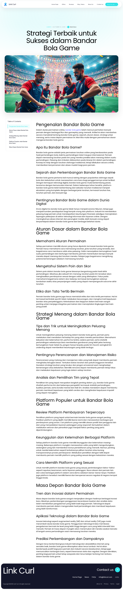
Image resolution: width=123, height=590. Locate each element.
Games (49, 27)
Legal (117, 584)
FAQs (94, 577)
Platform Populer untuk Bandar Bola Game (18, 142)
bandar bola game (73, 130)
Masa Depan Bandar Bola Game (18, 147)
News (87, 577)
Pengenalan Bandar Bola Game (18, 126)
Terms (112, 584)
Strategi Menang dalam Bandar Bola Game (18, 136)
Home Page (77, 577)
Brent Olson (73, 27)
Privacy (106, 584)
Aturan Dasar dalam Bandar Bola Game (18, 131)
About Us (99, 584)
